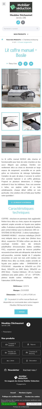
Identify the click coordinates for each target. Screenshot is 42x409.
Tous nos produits (13, 40)
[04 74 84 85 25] (18, 22)
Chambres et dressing (30, 40)
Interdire (21, 404)
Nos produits (20, 34)
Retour (22, 312)
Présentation (7, 332)
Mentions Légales (25, 393)
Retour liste (13, 63)
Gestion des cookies (32, 396)
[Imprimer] (20, 64)
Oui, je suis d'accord (9, 404)
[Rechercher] (38, 28)
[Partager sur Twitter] (31, 64)
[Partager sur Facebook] (26, 64)
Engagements (21, 384)
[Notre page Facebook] (23, 22)
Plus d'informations (34, 404)
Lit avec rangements (25, 42)
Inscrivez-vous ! (30, 370)
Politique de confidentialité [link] (21, 407)
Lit (15, 42)
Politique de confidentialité (12, 396)
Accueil (13, 393)
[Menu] (4, 4)
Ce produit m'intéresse (22, 202)
